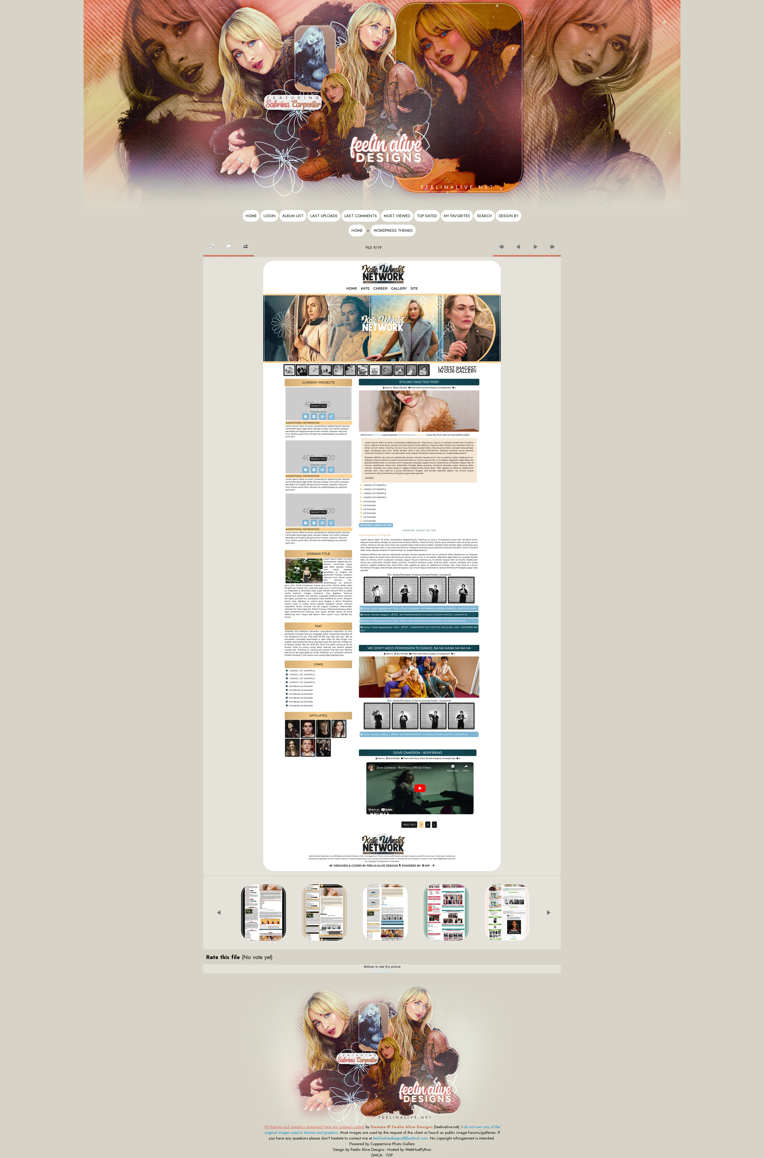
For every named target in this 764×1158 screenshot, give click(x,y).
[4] (386, 971)
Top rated (427, 216)
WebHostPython (418, 1149)
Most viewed (397, 216)
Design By (508, 216)
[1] (374, 971)
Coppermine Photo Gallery (392, 1144)
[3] (382, 971)
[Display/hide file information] (228, 245)
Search (484, 216)
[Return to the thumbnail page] (211, 245)
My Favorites (457, 216)
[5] (390, 971)
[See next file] (535, 245)
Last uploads (324, 216)
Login (269, 216)
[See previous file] (518, 245)
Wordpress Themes (393, 230)
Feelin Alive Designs (367, 1149)
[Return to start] (501, 245)
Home (251, 216)
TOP (389, 1155)
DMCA (376, 1155)
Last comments (360, 216)
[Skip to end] (552, 245)
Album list (293, 216)
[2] (378, 971)
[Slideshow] (245, 245)
